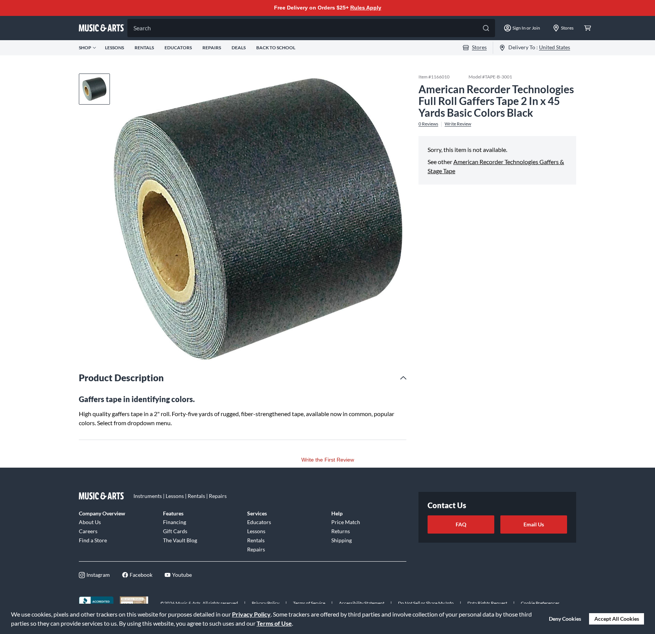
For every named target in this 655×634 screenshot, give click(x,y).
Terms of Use (274, 623)
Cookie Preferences (540, 603)
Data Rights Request (487, 603)
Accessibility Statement (361, 603)
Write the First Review (327, 460)
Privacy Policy (251, 614)
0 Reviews (428, 124)
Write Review (458, 124)
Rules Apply (365, 8)
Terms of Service (309, 603)
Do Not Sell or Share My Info (426, 603)
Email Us (533, 524)
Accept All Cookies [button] (616, 618)
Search (142, 27)
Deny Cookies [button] (565, 618)
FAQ (461, 524)
